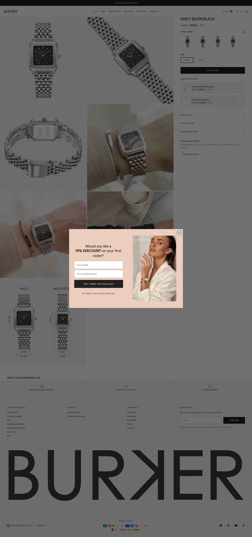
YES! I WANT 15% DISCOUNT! (98, 284)
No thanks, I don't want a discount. (98, 293)
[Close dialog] (179, 232)
